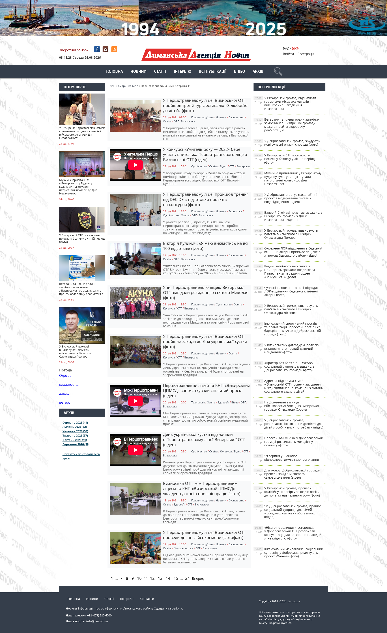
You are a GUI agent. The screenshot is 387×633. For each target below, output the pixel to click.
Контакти (147, 599)
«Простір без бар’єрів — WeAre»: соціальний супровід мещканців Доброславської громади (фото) (284, 366)
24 (187, 578)
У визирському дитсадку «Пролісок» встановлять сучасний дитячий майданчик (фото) (286, 348)
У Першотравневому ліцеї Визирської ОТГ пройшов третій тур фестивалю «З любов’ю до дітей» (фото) (205, 105)
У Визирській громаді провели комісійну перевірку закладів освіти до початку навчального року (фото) (287, 491)
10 (139, 578)
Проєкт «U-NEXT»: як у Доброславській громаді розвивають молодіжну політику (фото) (288, 441)
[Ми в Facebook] (97, 49)
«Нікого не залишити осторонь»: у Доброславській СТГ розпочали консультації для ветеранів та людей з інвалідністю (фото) (287, 532)
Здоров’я (223, 402)
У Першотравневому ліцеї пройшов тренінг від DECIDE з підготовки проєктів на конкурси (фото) (205, 199)
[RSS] (114, 49)
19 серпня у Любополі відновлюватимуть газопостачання (286, 458)
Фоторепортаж (183, 548)
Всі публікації (212, 71)
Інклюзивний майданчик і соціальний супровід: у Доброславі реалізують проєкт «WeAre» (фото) (288, 552)
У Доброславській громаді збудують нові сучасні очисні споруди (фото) (287, 143)
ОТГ (176, 121)
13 (160, 578)
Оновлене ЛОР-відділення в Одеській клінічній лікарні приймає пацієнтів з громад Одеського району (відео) (288, 252)
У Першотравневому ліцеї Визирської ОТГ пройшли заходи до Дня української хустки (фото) (205, 341)
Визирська (188, 121)
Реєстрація (305, 53)
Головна (114, 71)
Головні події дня (202, 117)
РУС (286, 48)
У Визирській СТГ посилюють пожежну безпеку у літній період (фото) (284, 158)
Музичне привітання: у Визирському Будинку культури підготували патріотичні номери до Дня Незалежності (287, 178)
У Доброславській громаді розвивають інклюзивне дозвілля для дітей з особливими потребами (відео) (288, 423)
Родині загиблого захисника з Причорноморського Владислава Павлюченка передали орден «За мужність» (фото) (284, 271)
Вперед (198, 578)
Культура (169, 308)
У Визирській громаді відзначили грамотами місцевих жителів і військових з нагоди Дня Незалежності (285, 103)
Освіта (167, 121)
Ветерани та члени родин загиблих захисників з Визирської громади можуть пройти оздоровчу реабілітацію (286, 124)
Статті (160, 71)
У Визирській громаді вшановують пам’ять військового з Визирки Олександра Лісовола (286, 309)
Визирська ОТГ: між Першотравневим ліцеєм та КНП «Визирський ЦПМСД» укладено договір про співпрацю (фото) (201, 488)
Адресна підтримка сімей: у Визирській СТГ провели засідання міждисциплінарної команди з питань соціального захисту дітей (288, 386)
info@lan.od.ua (97, 621)
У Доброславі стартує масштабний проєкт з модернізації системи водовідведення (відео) (286, 198)
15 (176, 578)
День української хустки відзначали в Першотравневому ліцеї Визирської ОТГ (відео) (204, 439)
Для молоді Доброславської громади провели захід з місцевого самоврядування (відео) (287, 474)
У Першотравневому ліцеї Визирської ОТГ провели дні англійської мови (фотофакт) (204, 535)
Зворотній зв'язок (73, 50)
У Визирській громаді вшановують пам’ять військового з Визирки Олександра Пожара (286, 234)
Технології (198, 402)
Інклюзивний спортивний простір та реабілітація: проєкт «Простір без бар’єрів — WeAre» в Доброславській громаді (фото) (287, 328)
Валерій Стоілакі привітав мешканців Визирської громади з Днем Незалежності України (288, 216)
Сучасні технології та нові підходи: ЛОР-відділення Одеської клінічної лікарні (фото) (286, 291)
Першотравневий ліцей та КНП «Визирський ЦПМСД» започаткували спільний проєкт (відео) (206, 390)
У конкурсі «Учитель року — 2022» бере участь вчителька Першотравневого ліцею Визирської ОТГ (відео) (205, 154)
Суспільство (236, 117)
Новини (138, 71)
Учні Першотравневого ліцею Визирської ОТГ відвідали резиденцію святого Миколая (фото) (205, 292)
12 (152, 578)
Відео (239, 71)
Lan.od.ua (294, 601)
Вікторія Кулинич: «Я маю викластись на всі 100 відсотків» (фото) (205, 246)
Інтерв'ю (182, 71)
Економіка (235, 211)
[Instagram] (106, 49)
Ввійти (288, 53)
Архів (258, 71)
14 (168, 578)
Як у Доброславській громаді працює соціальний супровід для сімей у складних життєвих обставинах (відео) (287, 511)
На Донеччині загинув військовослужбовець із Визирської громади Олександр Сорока (286, 405)
